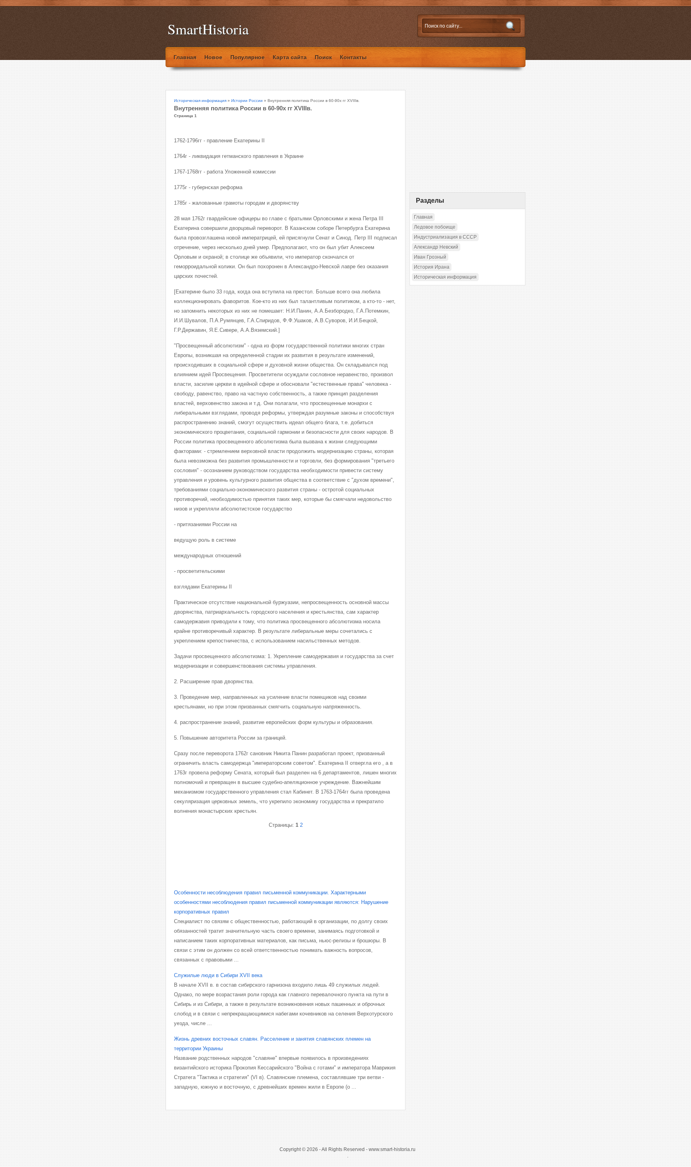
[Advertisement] (267, 852)
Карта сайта (290, 57)
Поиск (323, 57)
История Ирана (431, 267)
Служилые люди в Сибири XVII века (218, 975)
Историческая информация (200, 100)
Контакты (353, 57)
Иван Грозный (430, 257)
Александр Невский (436, 247)
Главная (185, 57)
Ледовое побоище (434, 227)
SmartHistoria (208, 29)
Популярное (247, 57)
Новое (213, 57)
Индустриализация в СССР (445, 237)
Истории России (247, 100)
